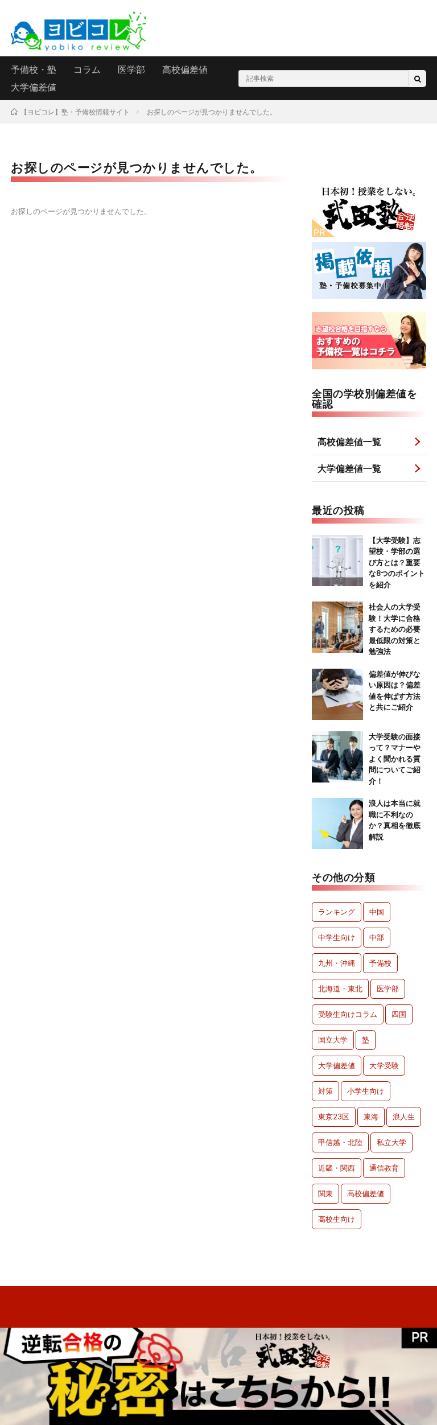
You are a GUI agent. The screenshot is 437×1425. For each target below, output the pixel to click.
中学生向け (336, 937)
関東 (325, 1193)
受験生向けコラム (347, 1014)
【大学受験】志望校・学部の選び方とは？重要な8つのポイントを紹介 (397, 562)
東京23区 (333, 1116)
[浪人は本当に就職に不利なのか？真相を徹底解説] (337, 823)
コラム (87, 69)
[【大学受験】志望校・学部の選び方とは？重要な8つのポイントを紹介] (337, 560)
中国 (376, 911)
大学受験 (384, 1065)
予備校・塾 (33, 69)
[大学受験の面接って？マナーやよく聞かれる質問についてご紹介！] (337, 756)
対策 (325, 1090)
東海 (371, 1116)
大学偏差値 (33, 86)
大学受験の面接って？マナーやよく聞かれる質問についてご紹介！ (394, 758)
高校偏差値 (185, 69)
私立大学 (391, 1142)
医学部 (131, 69)
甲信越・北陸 (340, 1142)
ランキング (336, 911)
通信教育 (384, 1167)
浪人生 (404, 1116)
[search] (417, 78)
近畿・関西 (336, 1167)
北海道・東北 (340, 988)
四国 (398, 1014)
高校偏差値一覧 (349, 441)
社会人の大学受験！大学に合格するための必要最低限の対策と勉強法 (394, 629)
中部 (376, 937)
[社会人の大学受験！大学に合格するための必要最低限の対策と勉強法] (337, 627)
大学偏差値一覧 (349, 468)
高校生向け (336, 1219)
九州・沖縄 (336, 962)
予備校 (380, 962)
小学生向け (365, 1090)
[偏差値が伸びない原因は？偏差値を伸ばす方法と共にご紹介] (337, 694)
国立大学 (333, 1039)
